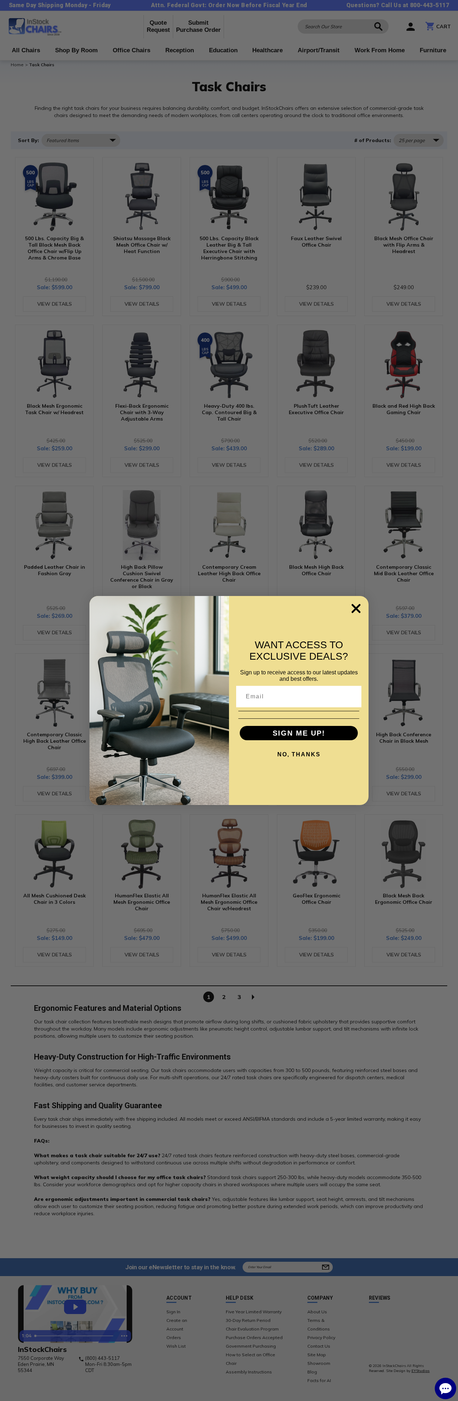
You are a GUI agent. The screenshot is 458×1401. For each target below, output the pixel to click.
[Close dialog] (356, 608)
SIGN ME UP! (299, 733)
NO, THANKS (299, 754)
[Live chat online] (445, 1388)
